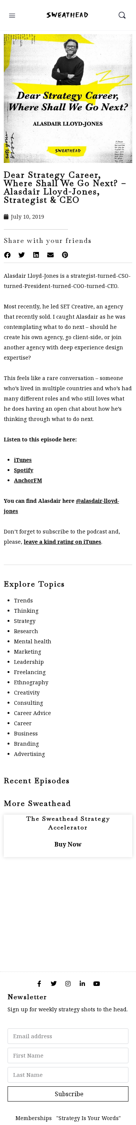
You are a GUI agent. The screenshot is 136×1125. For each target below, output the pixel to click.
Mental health (32, 641)
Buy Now (68, 844)
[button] (7, 255)
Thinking (26, 610)
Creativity (27, 692)
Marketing (27, 651)
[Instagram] (68, 984)
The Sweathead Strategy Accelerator (68, 823)
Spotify (23, 470)
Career (23, 723)
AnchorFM (28, 480)
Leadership (29, 661)
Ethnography (31, 682)
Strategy (25, 620)
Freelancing (30, 672)
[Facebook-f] (39, 984)
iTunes (23, 459)
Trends (23, 600)
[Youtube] (97, 984)
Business (26, 733)
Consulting (28, 702)
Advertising (29, 753)
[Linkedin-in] (82, 984)
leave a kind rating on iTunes (62, 541)
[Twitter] (54, 984)
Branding (26, 743)
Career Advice (32, 713)
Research (26, 631)
